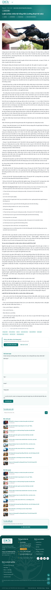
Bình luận (6, 358)
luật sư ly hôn (12, 334)
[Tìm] (46, 412)
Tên (5, 377)
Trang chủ (4, 8)
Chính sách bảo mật (32, 588)
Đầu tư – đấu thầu (7, 569)
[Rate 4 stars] (7, 328)
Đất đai (37, 547)
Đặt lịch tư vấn (24, 344)
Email (5, 383)
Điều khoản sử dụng (41, 588)
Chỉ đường (24, 548)
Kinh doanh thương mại (8, 565)
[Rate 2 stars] (4, 328)
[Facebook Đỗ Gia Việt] (38, 558)
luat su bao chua (24, 331)
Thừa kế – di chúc (40, 551)
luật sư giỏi (39, 331)
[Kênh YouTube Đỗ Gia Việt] (41, 558)
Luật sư (18, 331)
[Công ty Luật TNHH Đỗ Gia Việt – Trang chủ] (5, 2)
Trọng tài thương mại (8, 574)
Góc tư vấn (9, 8)
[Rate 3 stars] (6, 328)
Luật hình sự (38, 542)
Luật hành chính (7, 576)
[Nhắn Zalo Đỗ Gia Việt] (47, 558)
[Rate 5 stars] (9, 328)
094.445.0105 (26, 527)
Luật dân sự (38, 544)
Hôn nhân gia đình (40, 549)
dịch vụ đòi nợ (12, 331)
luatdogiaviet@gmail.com (26, 554)
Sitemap (47, 588)
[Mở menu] (12, 2)
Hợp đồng (5, 567)
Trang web (6, 389)
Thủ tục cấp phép (7, 572)
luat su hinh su (5, 334)
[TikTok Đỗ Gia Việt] (44, 558)
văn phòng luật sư (20, 334)
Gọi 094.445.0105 (12, 344)
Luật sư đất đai (32, 331)
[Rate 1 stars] (3, 328)
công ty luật (5, 331)
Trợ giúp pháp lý (39, 554)
